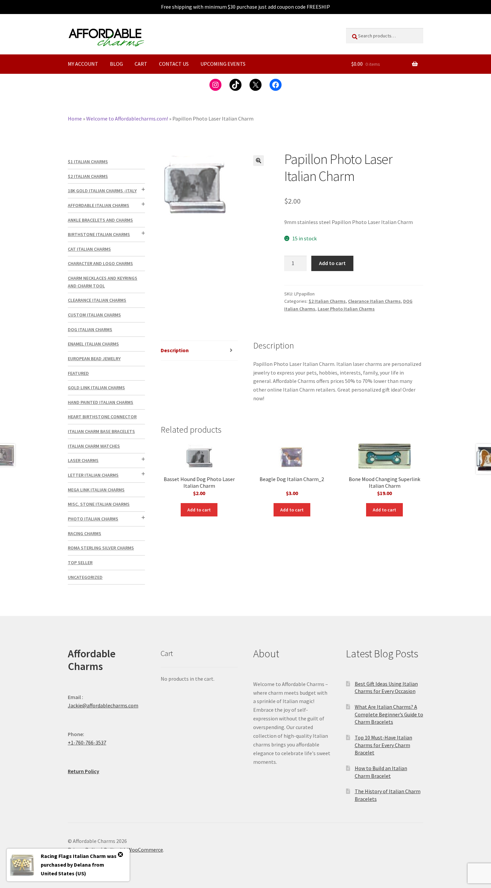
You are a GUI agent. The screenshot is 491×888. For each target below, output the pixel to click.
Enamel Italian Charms (93, 344)
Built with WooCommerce (133, 849)
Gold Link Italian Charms (96, 388)
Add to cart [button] (199, 510)
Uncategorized (85, 577)
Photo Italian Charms (93, 519)
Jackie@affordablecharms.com (103, 705)
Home (75, 118)
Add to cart (332, 263)
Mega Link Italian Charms (96, 490)
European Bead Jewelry (94, 359)
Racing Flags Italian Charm (73, 856)
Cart (141, 63)
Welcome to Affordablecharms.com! (127, 118)
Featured (78, 373)
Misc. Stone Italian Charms (99, 504)
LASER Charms (83, 460)
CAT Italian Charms (89, 249)
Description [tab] (175, 350)
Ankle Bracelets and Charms (100, 220)
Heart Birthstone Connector (102, 417)
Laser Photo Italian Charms (346, 309)
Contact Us (174, 63)
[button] (258, 160)
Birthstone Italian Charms (99, 234)
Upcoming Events (223, 63)
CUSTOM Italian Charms (94, 315)
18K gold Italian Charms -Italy (102, 191)
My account (83, 63)
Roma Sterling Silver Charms (101, 548)
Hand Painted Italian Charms (100, 402)
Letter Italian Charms (93, 475)
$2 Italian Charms (327, 301)
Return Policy (83, 771)
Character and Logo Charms (100, 263)
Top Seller (80, 563)
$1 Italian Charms (88, 162)
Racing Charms (84, 533)
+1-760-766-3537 (87, 742)
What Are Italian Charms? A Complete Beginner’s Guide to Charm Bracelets (389, 714)
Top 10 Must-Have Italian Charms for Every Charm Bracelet (383, 745)
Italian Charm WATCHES (94, 446)
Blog (116, 63)
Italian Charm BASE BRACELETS (101, 431)
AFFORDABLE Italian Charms (98, 205)
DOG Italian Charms (90, 329)
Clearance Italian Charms (374, 301)
